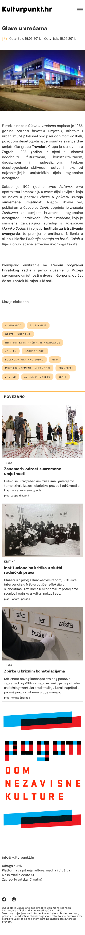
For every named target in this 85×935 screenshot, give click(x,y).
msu (55, 360)
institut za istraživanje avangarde (32, 343)
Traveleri (66, 368)
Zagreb (10, 377)
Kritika (10, 562)
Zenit (63, 377)
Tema (8, 463)
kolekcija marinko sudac (24, 360)
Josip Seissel (35, 351)
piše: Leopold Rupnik (16, 496)
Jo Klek (11, 351)
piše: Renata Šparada (17, 599)
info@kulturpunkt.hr (18, 857)
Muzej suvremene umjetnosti (27, 368)
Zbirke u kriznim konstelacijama (34, 671)
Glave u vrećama (18, 334)
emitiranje (38, 325)
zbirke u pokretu (37, 377)
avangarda (13, 325)
